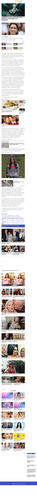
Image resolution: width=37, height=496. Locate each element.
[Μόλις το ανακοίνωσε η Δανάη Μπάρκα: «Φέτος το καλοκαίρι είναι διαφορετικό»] (19, 415)
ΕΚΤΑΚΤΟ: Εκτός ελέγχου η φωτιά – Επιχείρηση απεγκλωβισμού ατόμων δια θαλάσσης (12, 223)
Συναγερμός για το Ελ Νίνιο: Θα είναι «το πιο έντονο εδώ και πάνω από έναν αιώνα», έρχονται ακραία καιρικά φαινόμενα (16, 144)
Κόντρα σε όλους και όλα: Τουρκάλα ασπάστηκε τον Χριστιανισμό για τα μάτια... (6, 430)
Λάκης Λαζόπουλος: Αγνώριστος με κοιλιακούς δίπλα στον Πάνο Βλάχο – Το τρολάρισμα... (7, 419)
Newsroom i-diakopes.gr (5, 36)
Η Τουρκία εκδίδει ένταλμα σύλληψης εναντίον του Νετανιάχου (11, 215)
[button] (13, 9)
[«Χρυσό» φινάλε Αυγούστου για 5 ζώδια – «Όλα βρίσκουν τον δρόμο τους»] (7, 405)
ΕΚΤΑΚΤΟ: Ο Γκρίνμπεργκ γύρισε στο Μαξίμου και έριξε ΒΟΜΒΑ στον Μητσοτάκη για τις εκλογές (13, 221)
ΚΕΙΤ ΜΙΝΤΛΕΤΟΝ (4, 389)
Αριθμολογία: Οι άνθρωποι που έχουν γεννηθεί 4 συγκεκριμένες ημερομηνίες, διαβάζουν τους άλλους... (19, 430)
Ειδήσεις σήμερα (5, 214)
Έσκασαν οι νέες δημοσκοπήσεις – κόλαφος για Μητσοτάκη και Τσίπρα (31, 466)
